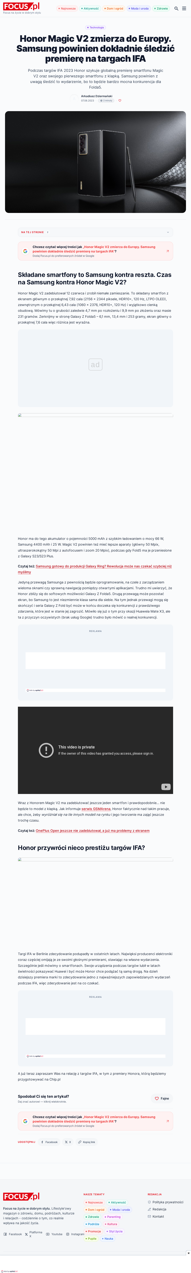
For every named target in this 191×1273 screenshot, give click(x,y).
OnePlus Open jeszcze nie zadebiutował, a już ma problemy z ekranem (93, 830)
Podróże (93, 1224)
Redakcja (159, 1209)
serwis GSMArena (96, 809)
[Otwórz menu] (184, 8)
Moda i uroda (140, 8)
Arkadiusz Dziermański (96, 96)
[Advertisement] (95, 660)
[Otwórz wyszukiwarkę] (176, 8)
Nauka (109, 1238)
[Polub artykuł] (119, 100)
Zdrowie (162, 8)
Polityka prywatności (168, 1202)
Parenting (113, 1217)
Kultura (112, 1224)
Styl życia (116, 1231)
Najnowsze (68, 8)
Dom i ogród (115, 8)
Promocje (94, 1231)
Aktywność (91, 8)
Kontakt (158, 1216)
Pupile (92, 1238)
